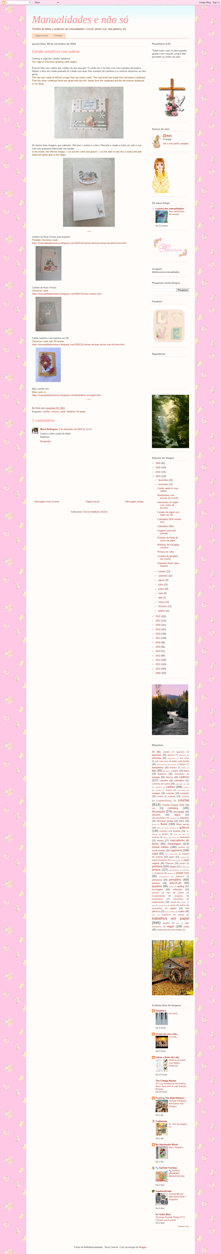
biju (154, 770)
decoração (158, 811)
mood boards (158, 850)
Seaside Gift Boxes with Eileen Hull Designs (178, 1104)
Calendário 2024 (165, 526)
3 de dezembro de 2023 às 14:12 (75, 429)
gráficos (184, 827)
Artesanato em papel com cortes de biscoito (167, 505)
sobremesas (158, 902)
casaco (186, 787)
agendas (180, 752)
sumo (173, 905)
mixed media (160, 847)
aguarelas (157, 755)
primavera (157, 880)
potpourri (180, 876)
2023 (158, 476)
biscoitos (166, 771)
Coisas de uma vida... (167, 1034)
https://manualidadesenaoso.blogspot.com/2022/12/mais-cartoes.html (67, 294)
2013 (158, 655)
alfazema (182, 755)
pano (171, 857)
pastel (182, 863)
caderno (184, 777)
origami (185, 854)
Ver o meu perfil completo (176, 143)
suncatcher (157, 908)
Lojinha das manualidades (170, 208)
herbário (163, 831)
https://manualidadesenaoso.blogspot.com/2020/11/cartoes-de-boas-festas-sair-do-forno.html (78, 344)
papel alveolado (159, 860)
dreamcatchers (159, 818)
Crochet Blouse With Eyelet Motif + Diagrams (177, 1197)
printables (175, 879)
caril (187, 784)
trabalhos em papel (75, 411)
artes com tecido (180, 761)
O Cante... (173, 1037)
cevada (158, 790)
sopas (173, 902)
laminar (155, 837)
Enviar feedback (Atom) (95, 511)
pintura (156, 869)
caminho (156, 784)
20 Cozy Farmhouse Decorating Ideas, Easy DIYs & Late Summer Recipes (171, 1086)
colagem (156, 793)
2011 (158, 664)
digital (177, 815)
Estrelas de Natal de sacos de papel (167, 539)
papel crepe (175, 860)
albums (170, 755)
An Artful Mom (163, 1214)
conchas (170, 793)
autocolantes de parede (166, 764)
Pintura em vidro (165, 552)
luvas (174, 837)
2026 (158, 463)
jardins (165, 834)
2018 (158, 633)
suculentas (162, 905)
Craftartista (161, 1121)
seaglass (178, 896)
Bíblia (183, 768)
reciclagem (157, 889)
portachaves (164, 877)
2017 (158, 638)
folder (159, 828)
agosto (162, 580)
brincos (169, 777)
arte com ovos (161, 761)
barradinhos (158, 767)
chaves (169, 790)
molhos (181, 847)
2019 (158, 629)
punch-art (175, 882)
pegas (173, 866)
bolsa (186, 771)
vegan (170, 926)
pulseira (156, 883)
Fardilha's (161, 1010)
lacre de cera (180, 834)
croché (183, 800)
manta (160, 840)
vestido (159, 930)
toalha (181, 911)
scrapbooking (158, 896)
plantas (186, 870)
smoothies (178, 899)
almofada (156, 758)
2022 (158, 616)
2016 (158, 642)
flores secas (182, 824)
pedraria (157, 866)
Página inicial (41, 35)
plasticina (159, 873)
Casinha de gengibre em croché (167, 557)
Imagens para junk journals (166, 532)
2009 (158, 673)
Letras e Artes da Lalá (167, 1057)
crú (153, 808)
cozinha (185, 796)
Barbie (183, 764)
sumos (183, 905)
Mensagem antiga (134, 501)
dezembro (163, 480)
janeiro (162, 610)
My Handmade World (167, 1144)
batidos (173, 767)
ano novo (184, 758)
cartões (46, 411)
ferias (154, 824)
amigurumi (171, 758)
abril (160, 597)
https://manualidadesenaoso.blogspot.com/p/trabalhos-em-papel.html (66, 395)
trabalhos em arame (173, 915)
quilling (180, 886)
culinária (173, 808)
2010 (158, 668)
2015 (158, 647)
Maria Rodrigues (49, 429)
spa (153, 905)
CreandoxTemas (164, 801)
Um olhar (173, 1013)
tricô (177, 923)
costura (171, 796)
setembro (163, 575)
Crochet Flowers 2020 (173, 805)
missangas (174, 843)
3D (153, 752)
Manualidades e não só (80, 19)
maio (161, 593)
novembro (163, 484)
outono (159, 857)
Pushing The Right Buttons (170, 1098)
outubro (162, 571)
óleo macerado (171, 854)
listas (165, 837)
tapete (173, 908)
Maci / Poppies (176, 1147)
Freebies (58, 35)
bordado (156, 777)
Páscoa (169, 863)
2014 (158, 651)
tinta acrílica (170, 912)
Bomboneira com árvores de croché (167, 496)
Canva (167, 783)
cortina (160, 796)
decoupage (178, 811)
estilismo (173, 818)
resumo (155, 892)
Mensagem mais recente (47, 501)
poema (170, 873)
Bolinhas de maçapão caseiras (168, 546)
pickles (183, 867)
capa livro (179, 784)
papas (183, 857)
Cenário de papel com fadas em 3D (168, 513)
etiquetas (184, 818)
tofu (153, 915)
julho (161, 584)
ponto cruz (182, 872)
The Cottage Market (166, 1080)
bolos (175, 771)
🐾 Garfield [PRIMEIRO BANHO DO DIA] (176, 1173)
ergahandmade (163, 1191)
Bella (169, 136)
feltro (181, 821)
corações (184, 793)
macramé (184, 837)
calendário (179, 780)
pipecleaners (174, 870)
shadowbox (157, 899)
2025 (158, 467)
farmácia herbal (165, 821)
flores (164, 824)
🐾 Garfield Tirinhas (166, 1168)
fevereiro (163, 606)
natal (62, 411)
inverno (55, 411)
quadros (157, 886)
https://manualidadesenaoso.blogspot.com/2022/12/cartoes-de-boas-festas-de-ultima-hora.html (79, 243)
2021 (158, 620)
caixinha (164, 780)
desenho (156, 815)
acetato (166, 752)
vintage (178, 930)
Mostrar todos (183, 1226)
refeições (177, 889)
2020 (158, 625)
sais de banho (175, 892)
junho (161, 589)
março (161, 602)
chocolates (181, 790)
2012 (158, 660)
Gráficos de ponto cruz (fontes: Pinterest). (177, 1063)
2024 (158, 472)
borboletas (180, 774)
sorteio (183, 902)
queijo (171, 887)
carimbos (158, 787)
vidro (169, 930)
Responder (45, 441)
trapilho (166, 923)
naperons (176, 850)
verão (186, 926)
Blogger (142, 1247)
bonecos (162, 774)
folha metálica (170, 828)
